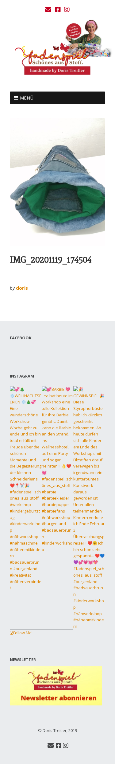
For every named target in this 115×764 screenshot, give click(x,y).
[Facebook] (58, 9)
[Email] (48, 9)
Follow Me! (23, 632)
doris (22, 288)
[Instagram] (67, 9)
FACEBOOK (20, 338)
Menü (26, 98)
